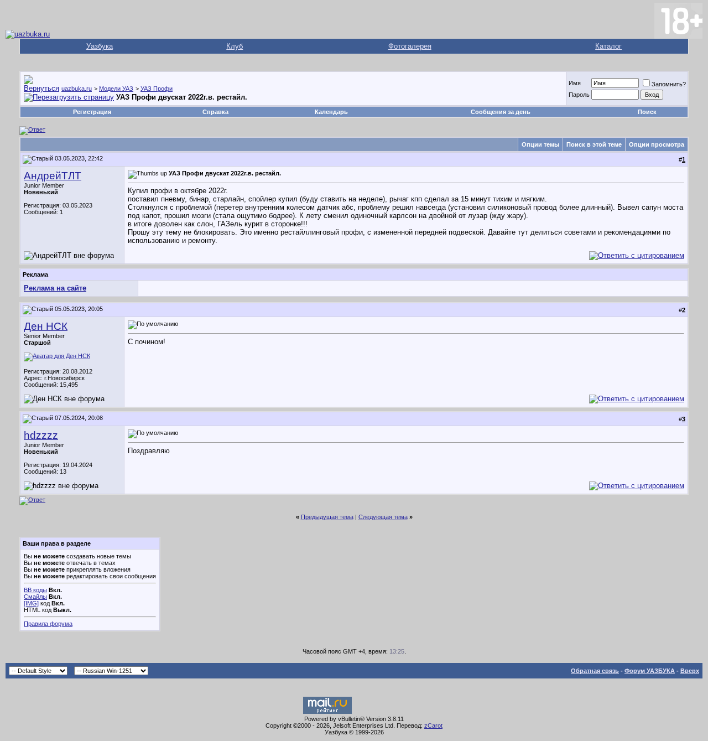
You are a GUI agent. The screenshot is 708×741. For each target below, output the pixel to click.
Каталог (608, 46)
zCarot (433, 725)
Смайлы (35, 596)
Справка (215, 111)
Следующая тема (383, 517)
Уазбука (99, 46)
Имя (575, 83)
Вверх (689, 670)
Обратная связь (595, 670)
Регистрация (92, 111)
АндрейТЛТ (52, 176)
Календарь (331, 111)
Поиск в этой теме (594, 144)
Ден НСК (45, 326)
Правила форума (48, 623)
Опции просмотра (656, 144)
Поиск (647, 111)
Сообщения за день (500, 111)
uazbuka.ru (76, 88)
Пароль (579, 94)
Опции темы (540, 144)
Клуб (234, 46)
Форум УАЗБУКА (649, 670)
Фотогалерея (409, 46)
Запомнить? (669, 84)
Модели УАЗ (116, 88)
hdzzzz (41, 435)
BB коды (35, 590)
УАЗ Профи (156, 88)
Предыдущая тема (327, 517)
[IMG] (31, 603)
